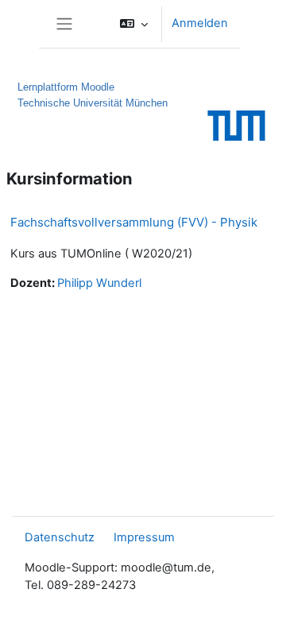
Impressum (144, 537)
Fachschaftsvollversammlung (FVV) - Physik (133, 222)
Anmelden (200, 23)
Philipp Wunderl (99, 283)
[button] (134, 24)
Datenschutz (60, 537)
